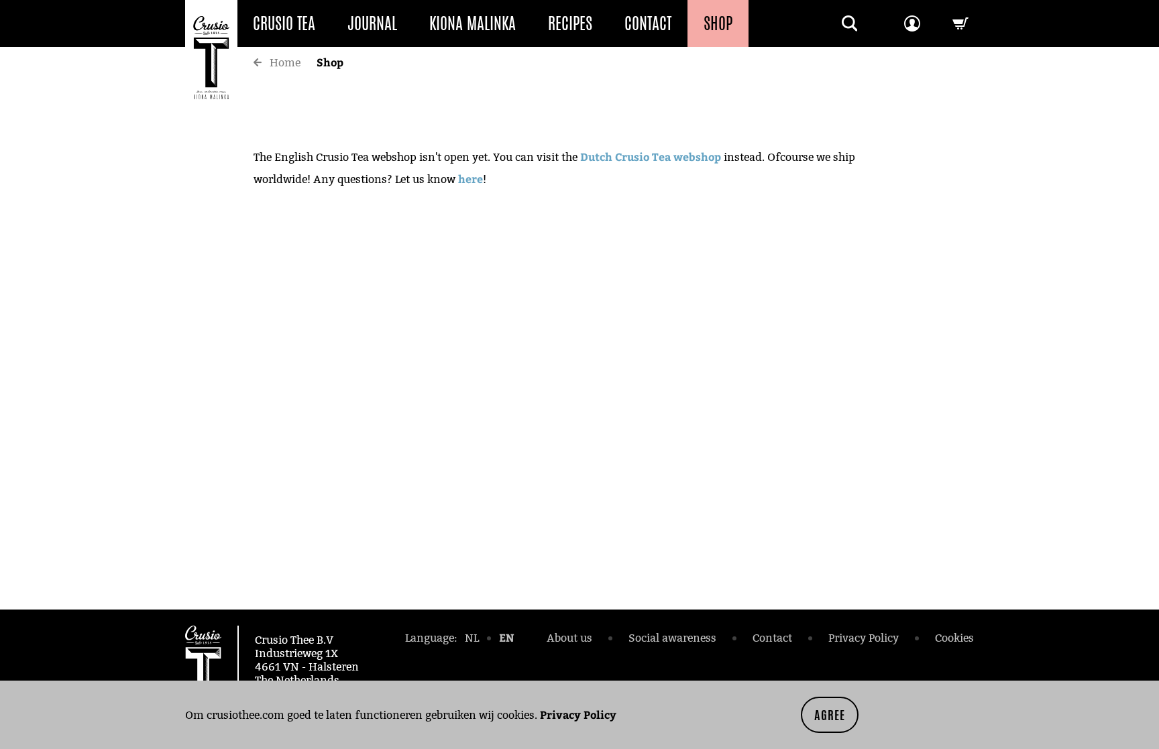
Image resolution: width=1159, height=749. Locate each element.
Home (285, 62)
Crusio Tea (284, 23)
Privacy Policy (578, 714)
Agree (829, 715)
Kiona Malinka (472, 23)
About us (569, 638)
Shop (718, 23)
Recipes (570, 23)
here (470, 179)
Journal (372, 23)
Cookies (954, 638)
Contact (647, 23)
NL (472, 638)
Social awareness (672, 638)
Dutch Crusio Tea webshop (650, 157)
